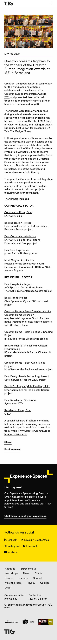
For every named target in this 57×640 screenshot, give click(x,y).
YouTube (12, 552)
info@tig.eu (10, 599)
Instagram (13, 546)
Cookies (45, 583)
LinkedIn (12, 540)
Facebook (32, 546)
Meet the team (13, 583)
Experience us (28, 569)
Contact (37, 578)
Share (8, 442)
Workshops (11, 573)
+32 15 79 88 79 (37, 599)
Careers (23, 578)
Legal (8, 588)
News (26, 573)
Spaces (9, 578)
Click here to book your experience (25, 516)
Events (39, 573)
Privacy (31, 583)
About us (10, 569)
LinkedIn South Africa (36, 540)
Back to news (12, 449)
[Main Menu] (50, 3)
